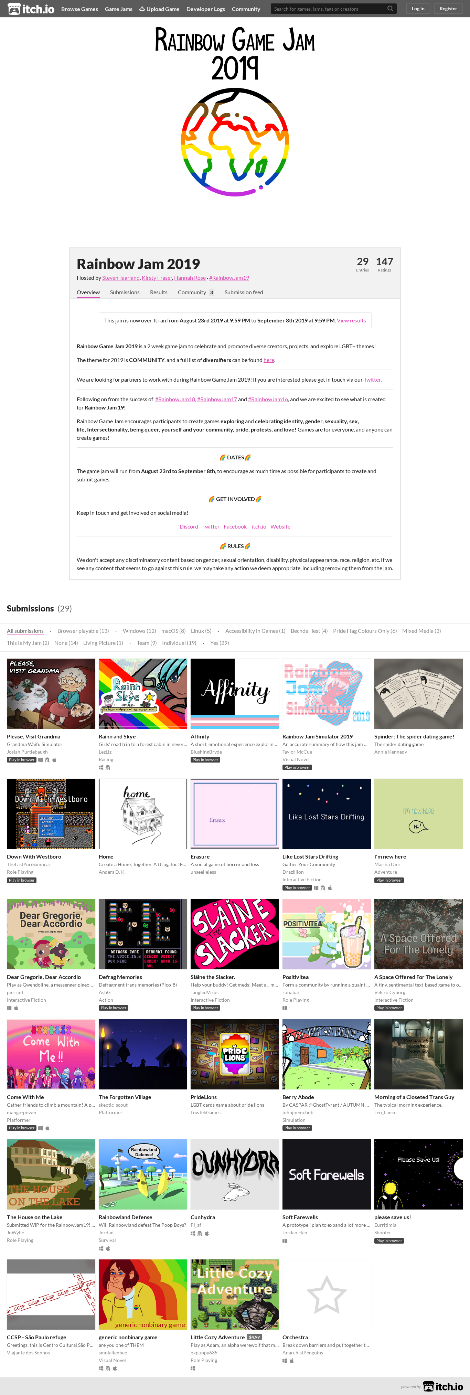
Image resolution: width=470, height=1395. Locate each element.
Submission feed (244, 292)
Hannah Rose (190, 277)
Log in (418, 8)
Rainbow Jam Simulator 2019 (317, 736)
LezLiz (105, 752)
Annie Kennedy (390, 752)
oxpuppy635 (204, 1352)
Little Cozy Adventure (218, 1337)
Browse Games (79, 9)
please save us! (392, 1217)
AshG (104, 992)
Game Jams (118, 9)
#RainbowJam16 (268, 399)
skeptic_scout (113, 1105)
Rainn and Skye (117, 736)
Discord (189, 526)
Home (106, 856)
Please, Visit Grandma (33, 736)
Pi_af (196, 1225)
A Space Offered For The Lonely (413, 976)
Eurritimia (385, 1225)
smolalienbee (113, 1352)
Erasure (200, 856)
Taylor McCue (297, 752)
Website (280, 526)
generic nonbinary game (128, 1337)
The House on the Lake (35, 1217)
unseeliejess (203, 872)
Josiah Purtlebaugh (27, 752)
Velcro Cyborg (389, 992)
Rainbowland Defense (125, 1217)
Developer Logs (205, 9)
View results (351, 320)
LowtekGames (206, 1112)
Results (159, 292)
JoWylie (15, 1232)
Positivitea (295, 976)
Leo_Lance (385, 1112)
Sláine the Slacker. (213, 976)
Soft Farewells (300, 1217)
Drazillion (293, 872)
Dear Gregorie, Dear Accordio (44, 976)
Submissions (125, 292)
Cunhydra (203, 1217)
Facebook (235, 526)
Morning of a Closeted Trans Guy (414, 1097)
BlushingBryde (206, 752)
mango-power (22, 1112)
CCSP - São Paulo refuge (36, 1337)
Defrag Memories (120, 976)
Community (246, 9)
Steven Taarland (121, 277)
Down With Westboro (34, 856)
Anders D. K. (112, 872)
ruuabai (290, 992)
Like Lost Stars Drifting (310, 856)
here (269, 359)
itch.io (259, 526)
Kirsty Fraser (157, 277)
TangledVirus (204, 992)
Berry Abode (298, 1097)
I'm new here (390, 856)
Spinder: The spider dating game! (414, 736)
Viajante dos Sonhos (28, 1352)
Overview (88, 292)
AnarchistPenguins (302, 1352)
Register (448, 8)
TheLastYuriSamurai (28, 864)
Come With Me (25, 1097)
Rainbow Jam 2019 (138, 263)
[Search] (390, 8)
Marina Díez (387, 864)
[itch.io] (443, 1385)
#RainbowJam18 (175, 399)
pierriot (15, 992)
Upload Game (163, 9)
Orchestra (295, 1337)
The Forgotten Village (125, 1097)
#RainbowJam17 (217, 399)
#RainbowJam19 (229, 277)
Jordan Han (294, 1232)
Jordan (106, 1232)
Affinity (200, 736)
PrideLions (204, 1097)
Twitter (372, 379)
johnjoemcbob (297, 1112)
